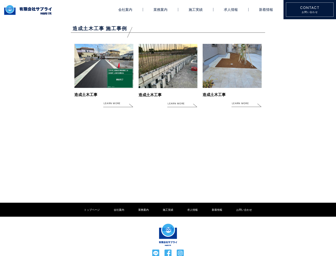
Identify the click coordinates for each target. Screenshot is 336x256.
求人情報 (231, 9)
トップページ (92, 209)
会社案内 (125, 9)
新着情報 (266, 9)
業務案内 (160, 9)
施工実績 (196, 9)
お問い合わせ (244, 209)
